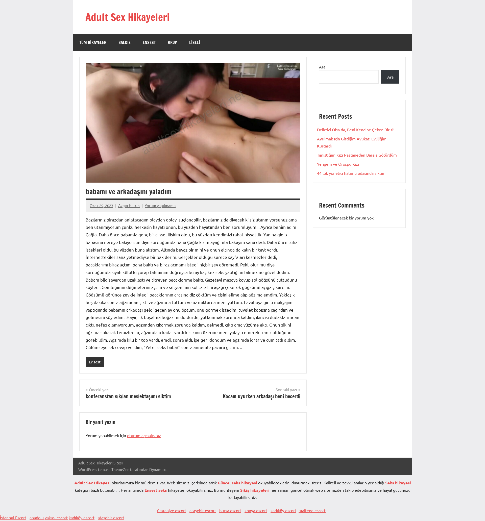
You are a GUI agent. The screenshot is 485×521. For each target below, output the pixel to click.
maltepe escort (312, 510)
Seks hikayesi (398, 482)
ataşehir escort (202, 510)
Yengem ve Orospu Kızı (338, 163)
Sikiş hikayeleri (255, 490)
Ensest (149, 42)
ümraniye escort (171, 510)
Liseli (194, 42)
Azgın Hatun (129, 205)
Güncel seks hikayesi (237, 482)
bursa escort (230, 510)
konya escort (256, 510)
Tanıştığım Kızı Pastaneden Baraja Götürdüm (357, 154)
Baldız (124, 42)
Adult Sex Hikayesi (92, 482)
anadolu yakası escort (49, 517)
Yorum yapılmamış (160, 205)
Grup (172, 42)
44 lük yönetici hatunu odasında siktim (351, 173)
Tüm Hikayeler (92, 42)
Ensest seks (155, 490)
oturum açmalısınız (144, 435)
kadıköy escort (283, 510)
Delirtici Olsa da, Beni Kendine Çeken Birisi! (355, 129)
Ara (322, 66)
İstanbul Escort (13, 517)
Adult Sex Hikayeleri (127, 17)
